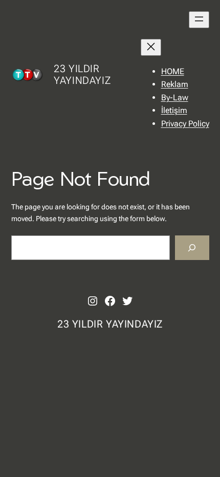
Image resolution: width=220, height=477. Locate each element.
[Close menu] (151, 47)
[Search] (192, 247)
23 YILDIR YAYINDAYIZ (82, 74)
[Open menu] (199, 19)
